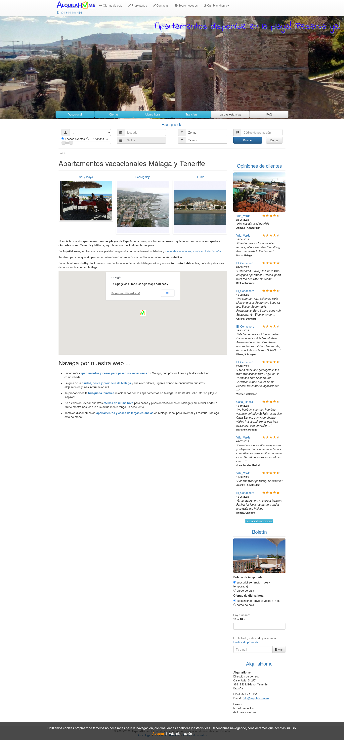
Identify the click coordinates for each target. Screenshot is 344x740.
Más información (180, 733)
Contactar (162, 5)
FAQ (269, 114)
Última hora (152, 114)
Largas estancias (230, 114)
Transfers (191, 114)
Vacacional (75, 114)
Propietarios (139, 5)
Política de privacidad (246, 642)
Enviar (279, 649)
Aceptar (158, 733)
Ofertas (113, 114)
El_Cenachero (245, 263)
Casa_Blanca (244, 402)
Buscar (247, 140)
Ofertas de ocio (112, 5)
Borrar (274, 140)
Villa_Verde (243, 216)
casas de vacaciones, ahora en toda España (193, 251)
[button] (215, 5)
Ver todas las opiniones (259, 521)
